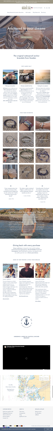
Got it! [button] (48, 429)
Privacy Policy (6, 416)
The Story (21, 411)
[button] (37, 8)
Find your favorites (26, 37)
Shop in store (38, 411)
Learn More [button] (33, 429)
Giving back (22, 413)
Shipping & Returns (7, 413)
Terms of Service (7, 414)
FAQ (20, 414)
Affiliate (37, 414)
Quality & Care (23, 416)
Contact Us (5, 418)
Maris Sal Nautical (38, 425)
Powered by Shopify (46, 425)
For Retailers (38, 413)
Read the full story (26, 234)
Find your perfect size (8, 411)
